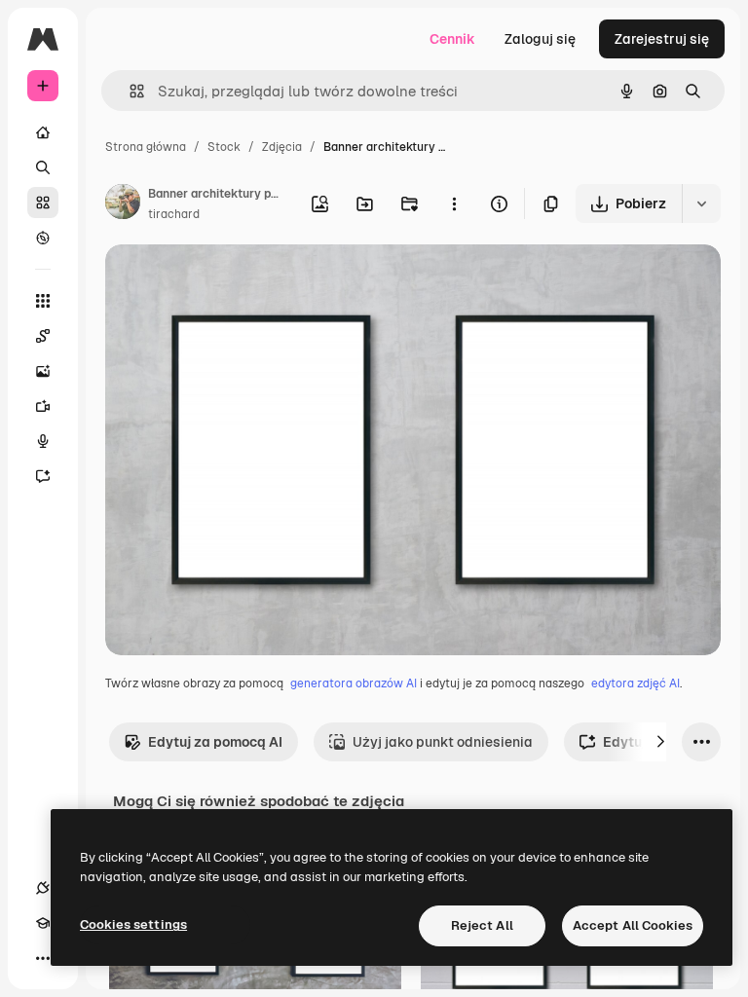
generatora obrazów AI (353, 683)
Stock (224, 147)
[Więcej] (42, 958)
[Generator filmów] (42, 406)
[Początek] (42, 132)
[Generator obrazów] (42, 371)
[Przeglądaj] (42, 237)
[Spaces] (42, 335)
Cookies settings (133, 924)
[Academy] (42, 923)
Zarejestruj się (662, 39)
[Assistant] (42, 476)
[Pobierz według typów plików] (701, 203)
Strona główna (145, 147)
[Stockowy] (42, 202)
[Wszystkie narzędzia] (42, 300)
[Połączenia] (42, 888)
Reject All (482, 925)
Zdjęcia (282, 147)
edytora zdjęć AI (635, 683)
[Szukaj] (42, 167)
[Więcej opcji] (453, 203)
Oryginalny (240, 282)
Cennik (452, 39)
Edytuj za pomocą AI (215, 742)
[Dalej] (660, 741)
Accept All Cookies (632, 925)
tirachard (174, 214)
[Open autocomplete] (129, 91)
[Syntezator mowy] (42, 441)
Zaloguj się (540, 39)
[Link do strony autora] (122, 204)
